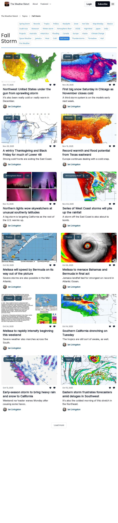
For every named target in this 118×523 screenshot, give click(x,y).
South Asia (23, 28)
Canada (66, 33)
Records (37, 23)
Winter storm (48, 28)
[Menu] (113, 3)
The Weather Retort (9, 16)
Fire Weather (24, 43)
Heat (47, 38)
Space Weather (25, 38)
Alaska (85, 33)
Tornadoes (92, 38)
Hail (102, 38)
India (106, 28)
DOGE (77, 28)
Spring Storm (24, 23)
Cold (55, 38)
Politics (56, 23)
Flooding (55, 33)
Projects (22, 33)
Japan (98, 28)
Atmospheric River (64, 28)
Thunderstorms (78, 38)
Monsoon (35, 28)
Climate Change (97, 33)
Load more (59, 425)
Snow (76, 23)
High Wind (88, 28)
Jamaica (38, 38)
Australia (33, 33)
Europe (76, 33)
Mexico (110, 23)
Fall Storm (64, 38)
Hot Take (85, 23)
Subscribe (102, 4)
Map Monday (98, 23)
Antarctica (44, 33)
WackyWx (66, 23)
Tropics (47, 23)
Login (89, 4)
